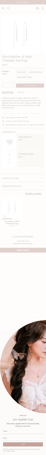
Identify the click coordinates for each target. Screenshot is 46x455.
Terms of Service (7, 451)
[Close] (42, 333)
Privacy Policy (34, 449)
